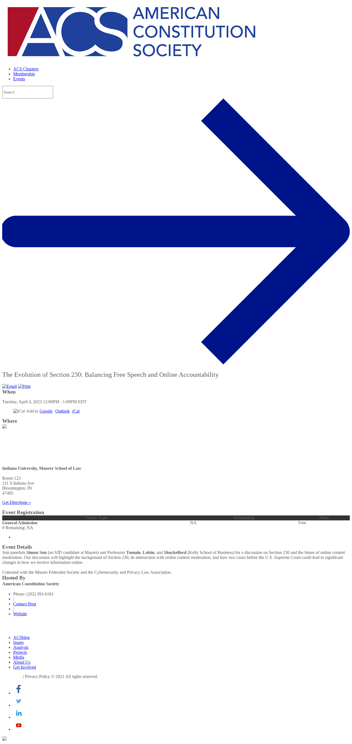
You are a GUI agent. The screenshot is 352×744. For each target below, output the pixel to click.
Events (19, 78)
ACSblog (21, 637)
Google (46, 411)
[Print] (24, 386)
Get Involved (24, 667)
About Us (21, 662)
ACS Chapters (25, 69)
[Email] (9, 386)
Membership (24, 74)
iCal (75, 411)
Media (18, 657)
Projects (20, 652)
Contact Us (12, 676)
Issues (18, 642)
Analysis (20, 647)
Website (20, 613)
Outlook (62, 411)
